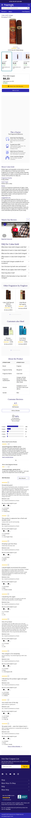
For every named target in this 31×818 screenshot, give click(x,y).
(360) (18, 48)
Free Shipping (26, 11)
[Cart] (29, 5)
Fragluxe (5, 17)
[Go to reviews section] (13, 48)
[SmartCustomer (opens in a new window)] (7, 800)
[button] (7, 61)
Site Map (8, 809)
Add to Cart (15, 90)
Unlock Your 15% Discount (16, 86)
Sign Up (25, 766)
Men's (10, 11)
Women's (4, 11)
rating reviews (8, 795)
